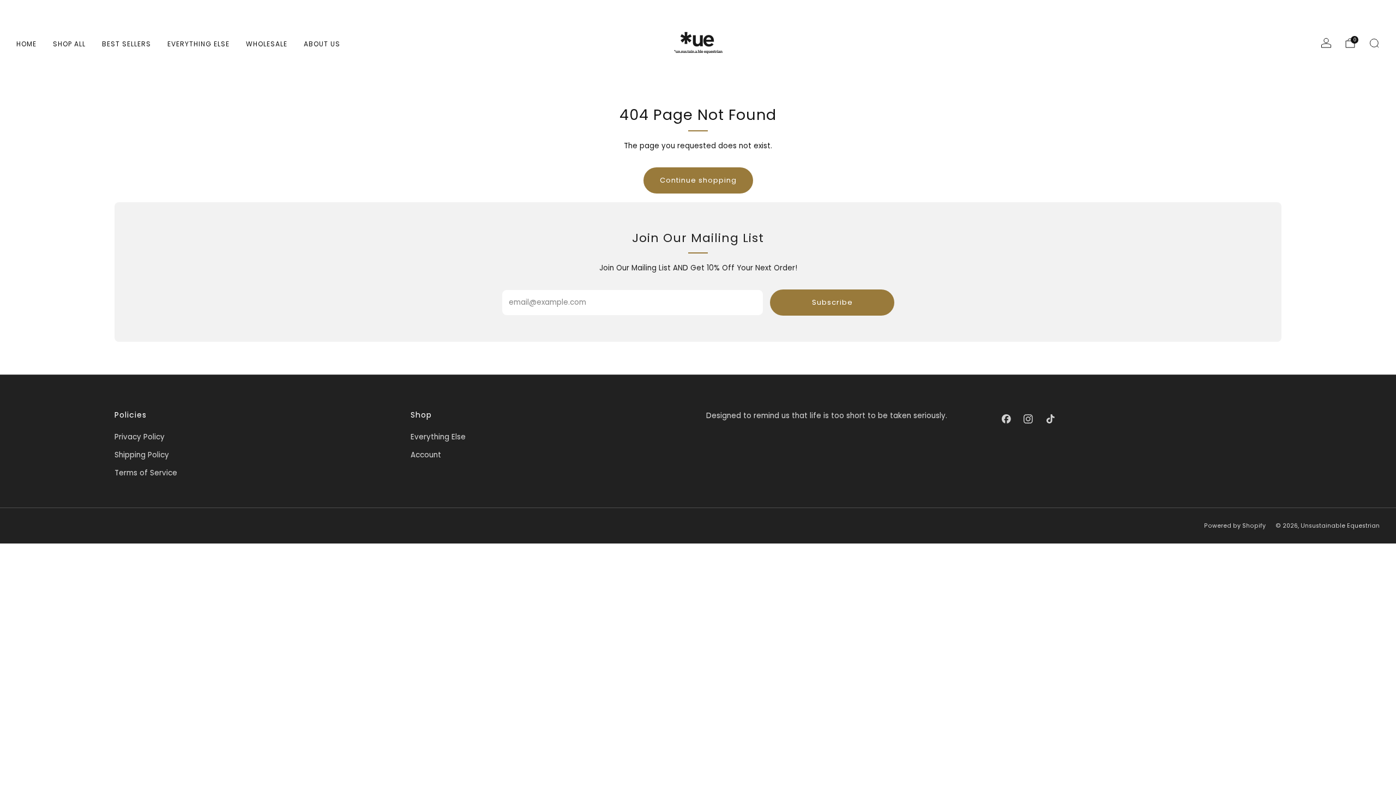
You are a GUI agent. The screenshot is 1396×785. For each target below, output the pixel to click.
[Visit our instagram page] (1028, 419)
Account (426, 455)
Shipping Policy (142, 455)
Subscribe (832, 302)
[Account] (1326, 43)
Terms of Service (146, 473)
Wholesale (266, 44)
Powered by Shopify (1235, 526)
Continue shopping (698, 180)
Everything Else (198, 44)
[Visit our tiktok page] (1050, 419)
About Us (322, 44)
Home (26, 44)
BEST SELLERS (126, 44)
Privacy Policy (140, 437)
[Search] (1374, 43)
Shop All (69, 44)
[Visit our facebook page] (1006, 419)
